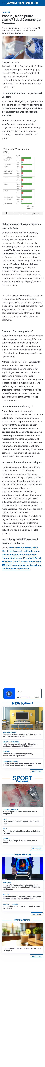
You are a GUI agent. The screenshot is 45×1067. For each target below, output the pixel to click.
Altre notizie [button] (36, 771)
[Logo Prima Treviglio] (22, 3)
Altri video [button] (37, 914)
